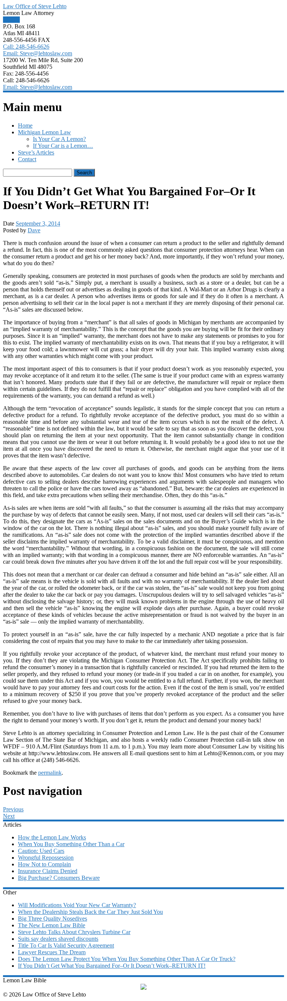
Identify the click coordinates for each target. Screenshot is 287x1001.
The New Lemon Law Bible (51, 925)
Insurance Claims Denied (47, 871)
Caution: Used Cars (41, 851)
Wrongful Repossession (46, 857)
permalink (50, 772)
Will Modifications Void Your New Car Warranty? (77, 905)
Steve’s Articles (36, 152)
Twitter (11, 19)
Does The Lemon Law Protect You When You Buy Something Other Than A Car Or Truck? (126, 959)
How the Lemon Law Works (52, 837)
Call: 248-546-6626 (26, 46)
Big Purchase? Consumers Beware (59, 878)
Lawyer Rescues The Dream (52, 952)
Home (25, 125)
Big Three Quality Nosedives (52, 918)
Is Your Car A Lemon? (59, 139)
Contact (27, 159)
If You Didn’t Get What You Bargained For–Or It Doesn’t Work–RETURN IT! (112, 965)
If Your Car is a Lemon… (63, 146)
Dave (34, 230)
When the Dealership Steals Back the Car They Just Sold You (90, 912)
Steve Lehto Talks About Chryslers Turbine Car (74, 932)
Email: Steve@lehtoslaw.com (37, 53)
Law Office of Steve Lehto (35, 6)
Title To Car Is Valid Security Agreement (66, 945)
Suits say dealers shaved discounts (58, 939)
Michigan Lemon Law (44, 132)
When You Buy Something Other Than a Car (71, 844)
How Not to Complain (44, 864)
